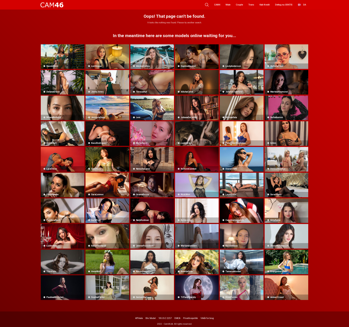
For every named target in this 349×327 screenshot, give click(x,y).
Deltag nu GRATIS (283, 4)
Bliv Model (150, 318)
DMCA (177, 318)
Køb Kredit (265, 4)
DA (303, 4)
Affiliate (139, 318)
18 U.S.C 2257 (165, 318)
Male (228, 4)
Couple (239, 4)
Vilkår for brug (207, 318)
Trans (251, 4)
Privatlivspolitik (190, 318)
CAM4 (217, 4)
